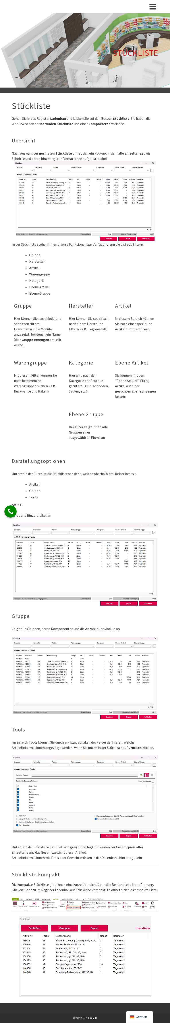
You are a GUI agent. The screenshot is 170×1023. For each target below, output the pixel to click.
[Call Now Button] (10, 511)
